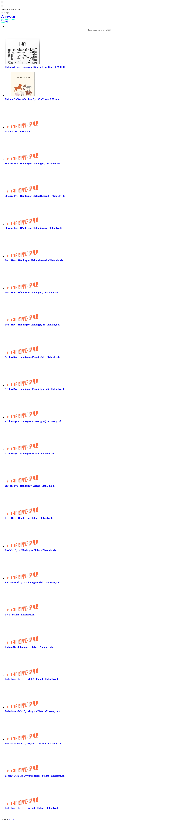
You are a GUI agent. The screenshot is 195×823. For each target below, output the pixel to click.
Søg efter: (4, 13)
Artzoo (11, 819)
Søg (109, 30)
